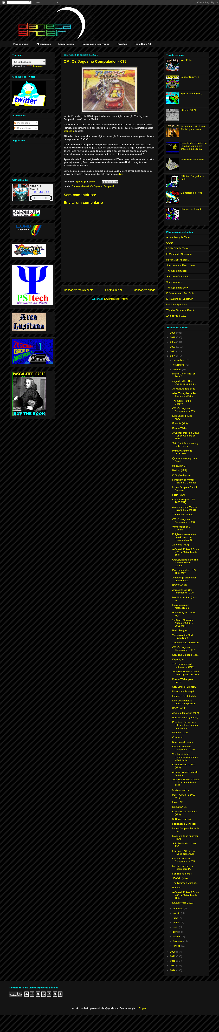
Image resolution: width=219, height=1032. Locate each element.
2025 (173, 337)
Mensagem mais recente (78, 290)
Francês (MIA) (180, 423)
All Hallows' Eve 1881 (183, 388)
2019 (173, 956)
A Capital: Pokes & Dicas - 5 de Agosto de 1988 (185, 673)
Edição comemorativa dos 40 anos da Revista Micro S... (184, 537)
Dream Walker (180, 428)
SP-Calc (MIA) (180, 878)
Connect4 (177, 737)
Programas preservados (96, 44)
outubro (177, 369)
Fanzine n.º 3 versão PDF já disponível (183, 852)
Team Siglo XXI (143, 44)
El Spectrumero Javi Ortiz (180, 293)
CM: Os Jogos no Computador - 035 (183, 860)
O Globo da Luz (180, 790)
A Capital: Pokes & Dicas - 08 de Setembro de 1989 (185, 895)
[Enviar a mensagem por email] (103, 181)
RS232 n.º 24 (179, 465)
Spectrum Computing (177, 276)
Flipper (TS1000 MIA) (184, 696)
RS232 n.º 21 (179, 806)
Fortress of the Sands (192, 159)
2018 (173, 961)
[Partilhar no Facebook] (113, 181)
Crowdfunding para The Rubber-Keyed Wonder (185, 562)
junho (176, 922)
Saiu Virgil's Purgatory (184, 686)
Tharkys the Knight (191, 209)
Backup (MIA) (179, 470)
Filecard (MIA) (180, 732)
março (177, 936)
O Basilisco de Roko (191, 192)
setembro (178, 908)
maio (176, 927)
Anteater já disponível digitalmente (184, 579)
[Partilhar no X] (110, 181)
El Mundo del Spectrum (179, 254)
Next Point (186, 60)
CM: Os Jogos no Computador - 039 (183, 410)
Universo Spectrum (176, 304)
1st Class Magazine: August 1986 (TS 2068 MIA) (183, 623)
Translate (38, 66)
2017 (173, 965)
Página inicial (21, 44)
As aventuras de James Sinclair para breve (193, 128)
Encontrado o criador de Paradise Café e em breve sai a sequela (194, 146)
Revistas (122, 44)
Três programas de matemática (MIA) (183, 665)
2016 (173, 970)
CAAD (169, 242)
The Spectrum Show (177, 287)
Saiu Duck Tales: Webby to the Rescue (185, 444)
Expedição (178, 659)
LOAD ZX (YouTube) (177, 248)
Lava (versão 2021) (183, 902)
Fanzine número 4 (182, 873)
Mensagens (23, 122)
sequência (69, 131)
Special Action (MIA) (191, 93)
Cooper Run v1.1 (190, 77)
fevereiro (178, 941)
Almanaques (43, 44)
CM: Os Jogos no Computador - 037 (183, 649)
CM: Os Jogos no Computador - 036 (183, 748)
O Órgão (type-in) (181, 475)
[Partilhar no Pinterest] (116, 181)
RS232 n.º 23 (179, 585)
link (121, 174)
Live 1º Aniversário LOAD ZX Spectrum (184, 702)
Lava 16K (177, 802)
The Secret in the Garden (181, 402)
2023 (173, 346)
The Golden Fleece (182, 514)
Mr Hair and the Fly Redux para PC (182, 867)
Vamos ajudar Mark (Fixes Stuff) (182, 636)
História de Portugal (183, 691)
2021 (173, 356)
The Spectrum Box (176, 270)
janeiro (177, 945)
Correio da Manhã (80, 186)
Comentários (23, 128)
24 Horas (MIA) (180, 544)
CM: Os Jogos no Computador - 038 (183, 520)
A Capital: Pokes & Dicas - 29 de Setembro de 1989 (185, 552)
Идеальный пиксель (177, 259)
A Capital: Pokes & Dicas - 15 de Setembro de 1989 (185, 782)
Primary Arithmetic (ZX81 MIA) (182, 452)
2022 (173, 351)
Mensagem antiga (144, 290)
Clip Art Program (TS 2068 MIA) (183, 501)
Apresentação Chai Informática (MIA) (183, 591)
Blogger (142, 1008)
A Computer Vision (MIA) (185, 713)
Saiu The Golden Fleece (185, 654)
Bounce (176, 887)
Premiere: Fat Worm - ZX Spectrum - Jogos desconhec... (185, 725)
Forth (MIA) (178, 494)
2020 (173, 951)
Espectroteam (66, 44)
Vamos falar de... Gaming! (181, 528)
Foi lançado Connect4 (184, 823)
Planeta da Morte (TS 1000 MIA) (184, 571)
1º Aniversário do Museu (185, 642)
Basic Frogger (180, 630)
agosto (177, 913)
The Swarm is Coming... (185, 882)
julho (176, 918)
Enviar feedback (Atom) (116, 299)
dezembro (179, 360)
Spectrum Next (174, 282)
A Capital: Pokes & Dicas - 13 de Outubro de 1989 (185, 435)
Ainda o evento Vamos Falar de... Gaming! (184, 508)
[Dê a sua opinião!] (106, 181)
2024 (173, 342)
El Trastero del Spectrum (179, 298)
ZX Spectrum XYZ (176, 315)
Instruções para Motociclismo (180, 606)
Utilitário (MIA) (188, 110)
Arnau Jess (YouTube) (178, 237)
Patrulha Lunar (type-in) (185, 717)
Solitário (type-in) (181, 819)
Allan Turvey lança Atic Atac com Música (184, 395)
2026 (173, 332)
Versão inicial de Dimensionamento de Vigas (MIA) (185, 757)
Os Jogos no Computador (103, 186)
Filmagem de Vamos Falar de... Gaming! (184, 481)
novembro (179, 364)
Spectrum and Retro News (180, 265)
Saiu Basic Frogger (182, 742)
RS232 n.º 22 (179, 708)
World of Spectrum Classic (180, 310)
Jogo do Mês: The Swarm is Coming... (184, 382)
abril (175, 931)
